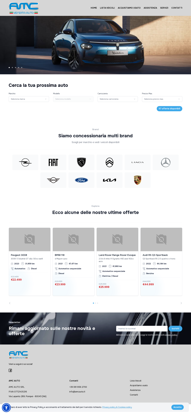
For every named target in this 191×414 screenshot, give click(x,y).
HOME (94, 8)
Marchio (12, 93)
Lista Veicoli (135, 380)
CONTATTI (176, 8)
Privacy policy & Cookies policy (117, 407)
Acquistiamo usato (139, 385)
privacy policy (171, 335)
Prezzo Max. (147, 93)
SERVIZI (164, 8)
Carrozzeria (103, 93)
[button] (6, 407)
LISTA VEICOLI (107, 8)
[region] (95, 266)
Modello (56, 93)
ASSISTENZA (150, 8)
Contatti (134, 394)
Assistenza (135, 390)
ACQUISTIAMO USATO (129, 8)
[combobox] (29, 99)
